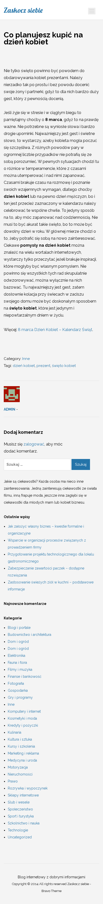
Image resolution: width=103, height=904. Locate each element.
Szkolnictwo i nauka (24, 823)
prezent (43, 365)
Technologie (18, 830)
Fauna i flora (17, 663)
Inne (26, 358)
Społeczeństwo (20, 809)
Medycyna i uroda (22, 760)
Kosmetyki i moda (22, 718)
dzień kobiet (24, 365)
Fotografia (16, 683)
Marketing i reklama (23, 753)
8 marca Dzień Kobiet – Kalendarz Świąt (55, 329)
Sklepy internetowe (23, 795)
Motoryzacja (18, 767)
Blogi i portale (19, 628)
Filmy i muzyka (20, 670)
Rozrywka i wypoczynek (28, 788)
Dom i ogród (18, 642)
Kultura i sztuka (20, 739)
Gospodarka (18, 690)
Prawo (13, 781)
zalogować (34, 444)
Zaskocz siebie (23, 10)
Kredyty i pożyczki (23, 725)
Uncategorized (20, 837)
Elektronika (16, 656)
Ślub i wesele (19, 802)
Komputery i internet (24, 711)
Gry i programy (20, 697)
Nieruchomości (20, 774)
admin (9, 409)
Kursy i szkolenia (21, 746)
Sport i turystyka (21, 816)
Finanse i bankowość (25, 676)
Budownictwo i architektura (29, 635)
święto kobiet (64, 365)
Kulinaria (14, 732)
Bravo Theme (52, 891)
